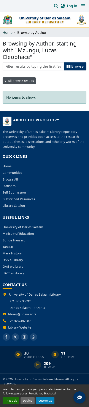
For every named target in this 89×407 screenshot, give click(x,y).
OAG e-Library (13, 266)
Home (7, 166)
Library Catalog (14, 206)
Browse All (10, 179)
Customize (45, 400)
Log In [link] (72, 5)
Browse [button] (77, 66)
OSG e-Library (13, 260)
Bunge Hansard (14, 240)
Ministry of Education (18, 233)
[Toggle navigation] (83, 6)
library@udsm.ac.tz (22, 314)
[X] (15, 337)
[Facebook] (6, 337)
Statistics (9, 186)
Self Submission (14, 192)
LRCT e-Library (13, 273)
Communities (12, 173)
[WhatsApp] (33, 337)
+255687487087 (19, 321)
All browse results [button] (20, 81)
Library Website (19, 327)
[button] (56, 5)
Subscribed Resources (19, 199)
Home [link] (8, 32)
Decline (27, 400)
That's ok (11, 400)
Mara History (12, 253)
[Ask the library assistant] (79, 397)
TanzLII (8, 247)
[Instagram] (24, 337)
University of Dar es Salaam (23, 227)
